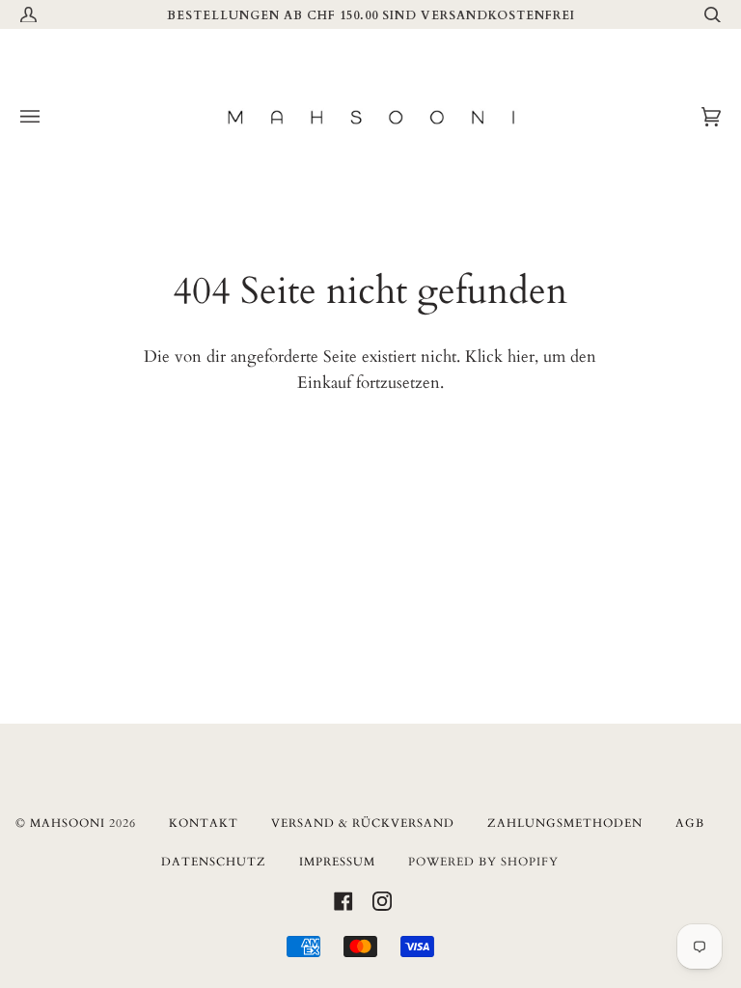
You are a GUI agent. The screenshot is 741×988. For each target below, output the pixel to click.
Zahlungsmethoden (565, 823)
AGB (689, 823)
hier (521, 356)
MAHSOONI (67, 823)
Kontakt (203, 823)
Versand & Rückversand (362, 823)
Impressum (337, 861)
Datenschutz (213, 861)
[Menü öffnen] (49, 117)
